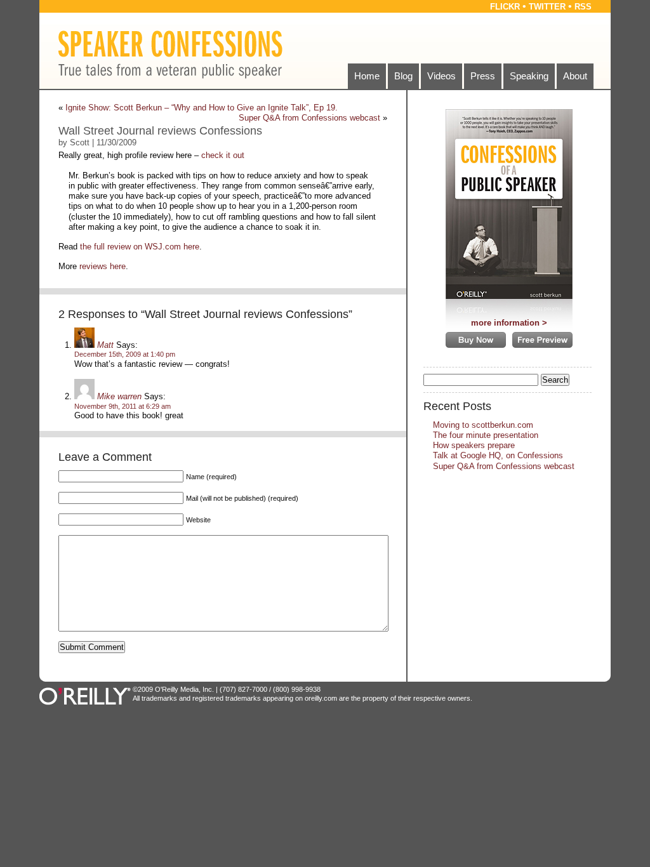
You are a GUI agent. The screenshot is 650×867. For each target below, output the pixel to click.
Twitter (547, 6)
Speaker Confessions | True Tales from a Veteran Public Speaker (170, 54)
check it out (222, 155)
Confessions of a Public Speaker (509, 207)
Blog (403, 75)
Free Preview (542, 340)
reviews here (102, 266)
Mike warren (119, 396)
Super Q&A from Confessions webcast (309, 117)
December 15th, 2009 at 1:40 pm (124, 354)
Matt (105, 345)
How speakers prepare (474, 445)
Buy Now (476, 340)
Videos (441, 75)
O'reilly (86, 696)
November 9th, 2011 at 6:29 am (122, 406)
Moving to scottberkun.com (483, 425)
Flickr (505, 6)
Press (482, 75)
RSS (583, 6)
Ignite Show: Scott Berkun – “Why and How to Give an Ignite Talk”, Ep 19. (201, 107)
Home (367, 75)
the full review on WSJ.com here (139, 246)
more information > (509, 323)
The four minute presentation (485, 435)
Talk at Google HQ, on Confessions (498, 455)
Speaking (529, 75)
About (575, 75)
